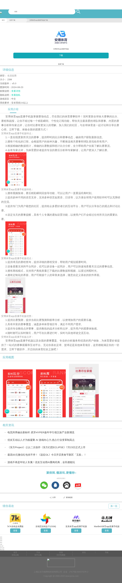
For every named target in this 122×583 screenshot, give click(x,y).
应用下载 (12, 20)
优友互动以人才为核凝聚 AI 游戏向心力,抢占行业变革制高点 (41, 440)
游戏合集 (15, 555)
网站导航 (2, 549)
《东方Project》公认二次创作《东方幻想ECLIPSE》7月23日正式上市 (46, 447)
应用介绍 (13, 109)
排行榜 (1, 546)
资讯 (1, 542)
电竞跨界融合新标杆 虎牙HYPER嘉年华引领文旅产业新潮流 (41, 432)
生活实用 (11, 75)
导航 (107, 552)
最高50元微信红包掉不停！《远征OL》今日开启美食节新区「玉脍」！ (47, 454)
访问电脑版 (60, 555)
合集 (1, 544)
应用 (1, 540)
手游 (38, 552)
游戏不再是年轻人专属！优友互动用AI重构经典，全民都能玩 (41, 462)
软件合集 (2, 547)
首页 (3, 20)
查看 (15, 530)
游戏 (1, 539)
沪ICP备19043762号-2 (78, 572)
